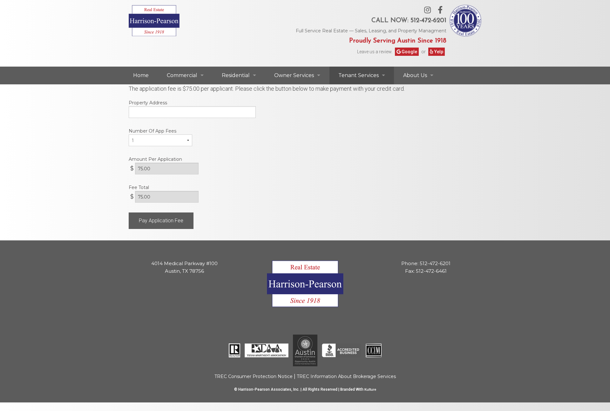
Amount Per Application (155, 159)
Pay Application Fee (161, 221)
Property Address (148, 103)
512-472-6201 (428, 20)
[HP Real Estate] (154, 19)
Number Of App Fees (152, 131)
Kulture (370, 390)
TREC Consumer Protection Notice (253, 376)
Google (409, 51)
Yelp (438, 51)
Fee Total (139, 187)
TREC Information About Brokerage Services (346, 376)
